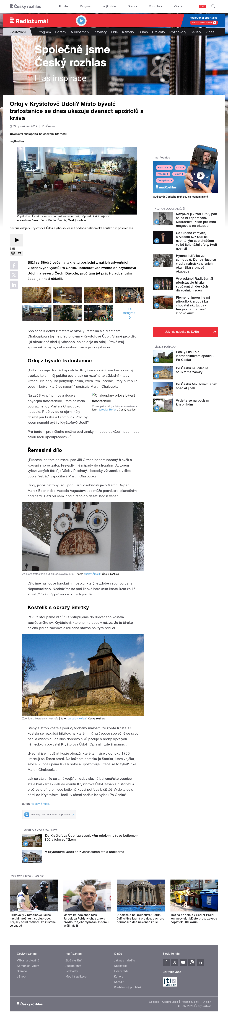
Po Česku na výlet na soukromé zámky (192, 370)
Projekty (158, 32)
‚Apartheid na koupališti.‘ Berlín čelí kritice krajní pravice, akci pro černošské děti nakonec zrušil (140, 918)
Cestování (18, 32)
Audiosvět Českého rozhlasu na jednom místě (180, 196)
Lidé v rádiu (121, 971)
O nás (143, 32)
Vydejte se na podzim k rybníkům (192, 402)
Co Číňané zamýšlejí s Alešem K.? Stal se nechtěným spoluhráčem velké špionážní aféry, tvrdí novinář (196, 240)
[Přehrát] (16, 240)
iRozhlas (64, 6)
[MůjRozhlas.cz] (17, 141)
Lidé (114, 32)
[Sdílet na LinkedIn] (14, 285)
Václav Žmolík (57, 220)
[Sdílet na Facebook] (14, 265)
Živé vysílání (163, 180)
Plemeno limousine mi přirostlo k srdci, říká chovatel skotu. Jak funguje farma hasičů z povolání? (193, 305)
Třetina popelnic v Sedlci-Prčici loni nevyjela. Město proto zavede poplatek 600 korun (193, 918)
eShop (21, 976)
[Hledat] (213, 6)
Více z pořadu (165, 346)
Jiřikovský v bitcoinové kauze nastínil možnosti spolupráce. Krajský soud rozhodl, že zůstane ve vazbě (33, 920)
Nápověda (121, 966)
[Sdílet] (19, 253)
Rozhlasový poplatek (127, 987)
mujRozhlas (109, 6)
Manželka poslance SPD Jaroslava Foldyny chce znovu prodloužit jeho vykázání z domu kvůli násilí (86, 920)
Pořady (60, 32)
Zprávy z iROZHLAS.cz (27, 876)
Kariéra (118, 976)
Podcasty (72, 971)
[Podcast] (13, 253)
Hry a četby (162, 167)
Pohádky (161, 174)
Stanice (132, 6)
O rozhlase (155, 6)
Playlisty (100, 32)
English (207, 1001)
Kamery (128, 32)
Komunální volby (28, 966)
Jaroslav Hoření (108, 409)
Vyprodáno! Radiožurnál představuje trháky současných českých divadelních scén (194, 284)
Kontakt (119, 982)
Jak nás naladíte (124, 960)
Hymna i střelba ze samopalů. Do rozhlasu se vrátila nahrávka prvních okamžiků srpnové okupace (196, 263)
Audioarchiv (80, 32)
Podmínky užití (190, 1001)
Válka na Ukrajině (28, 960)
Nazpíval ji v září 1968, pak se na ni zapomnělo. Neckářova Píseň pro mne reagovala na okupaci (196, 220)
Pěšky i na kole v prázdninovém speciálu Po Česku (195, 356)
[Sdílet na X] (14, 275)
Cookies (154, 1001)
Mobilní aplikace (76, 976)
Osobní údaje (170, 1001)
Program (85, 6)
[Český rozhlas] (25, 6)
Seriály (196, 32)
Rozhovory (177, 32)
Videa (210, 32)
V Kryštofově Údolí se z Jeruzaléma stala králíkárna (84, 852)
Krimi (178, 167)
